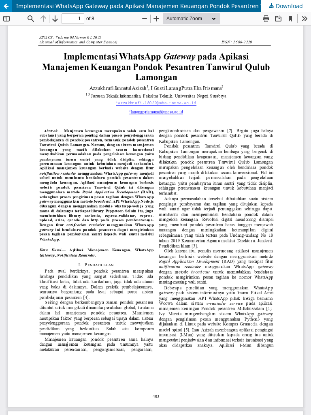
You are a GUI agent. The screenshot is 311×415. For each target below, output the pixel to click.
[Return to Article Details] (6, 6)
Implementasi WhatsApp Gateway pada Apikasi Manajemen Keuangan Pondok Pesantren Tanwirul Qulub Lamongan (163, 6)
